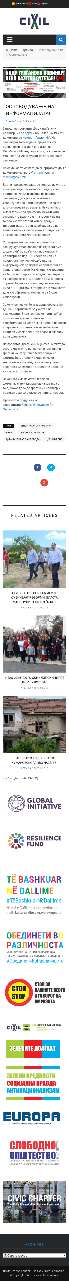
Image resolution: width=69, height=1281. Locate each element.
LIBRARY (38, 1271)
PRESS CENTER (21, 1271)
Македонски (21, 3)
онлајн (38, 172)
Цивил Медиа (54, 439)
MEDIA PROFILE (54, 1271)
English (44, 3)
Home (7, 1271)
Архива (11, 120)
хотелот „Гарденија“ (36, 137)
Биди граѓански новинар (36, 425)
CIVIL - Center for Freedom (41, 1275)
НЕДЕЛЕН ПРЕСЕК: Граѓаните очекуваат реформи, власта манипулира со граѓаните (34, 597)
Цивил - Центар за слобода (22, 439)
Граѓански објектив (32, 432)
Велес (9, 432)
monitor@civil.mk (14, 177)
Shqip (34, 3)
